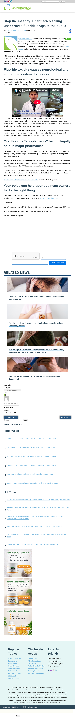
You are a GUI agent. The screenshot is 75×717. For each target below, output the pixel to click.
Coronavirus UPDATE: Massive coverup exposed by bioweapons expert (33, 544)
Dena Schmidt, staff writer (16, 30)
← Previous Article (11, 417)
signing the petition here (48, 198)
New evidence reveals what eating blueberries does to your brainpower (32, 483)
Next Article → (65, 417)
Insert (17, 716)
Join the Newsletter (57, 262)
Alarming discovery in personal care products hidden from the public (31, 456)
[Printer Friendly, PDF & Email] (68, 38)
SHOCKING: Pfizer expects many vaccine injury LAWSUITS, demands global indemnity (38, 500)
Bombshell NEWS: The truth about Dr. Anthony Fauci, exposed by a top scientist (36, 526)
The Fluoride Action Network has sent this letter (21, 180)
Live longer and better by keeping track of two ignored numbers (30, 474)
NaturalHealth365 (25, 39)
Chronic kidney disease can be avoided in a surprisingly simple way (31, 438)
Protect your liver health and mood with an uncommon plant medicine (32, 465)
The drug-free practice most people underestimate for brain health (31, 447)
